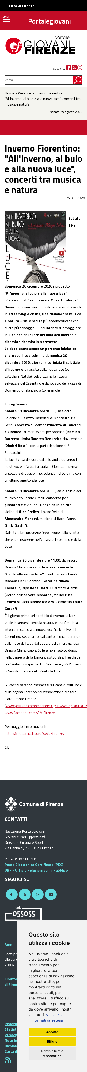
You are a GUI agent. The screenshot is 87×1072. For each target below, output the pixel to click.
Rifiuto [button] (52, 1041)
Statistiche (14, 1029)
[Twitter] (74, 68)
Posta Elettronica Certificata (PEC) (34, 864)
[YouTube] (50, 894)
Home (9, 93)
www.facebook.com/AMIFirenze (30, 712)
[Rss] (8, 1061)
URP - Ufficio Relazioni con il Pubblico (36, 870)
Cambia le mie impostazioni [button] (52, 1053)
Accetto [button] (52, 1032)
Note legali (14, 1040)
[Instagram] (79, 68)
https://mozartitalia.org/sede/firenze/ (35, 733)
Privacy (11, 1035)
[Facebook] (68, 68)
